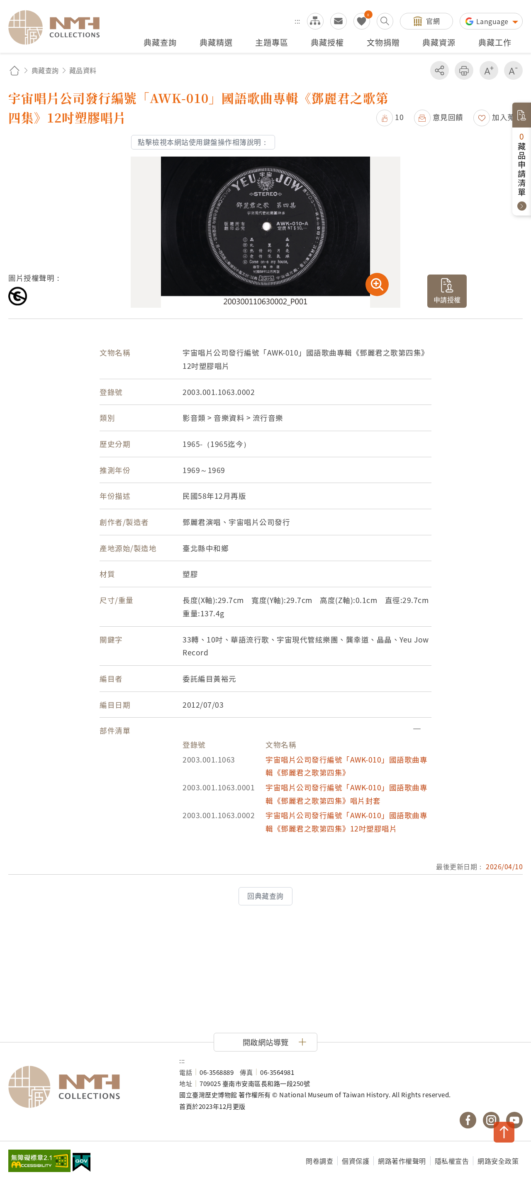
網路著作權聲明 (402, 1160)
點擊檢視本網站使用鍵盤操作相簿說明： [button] (203, 142)
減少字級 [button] (513, 70)
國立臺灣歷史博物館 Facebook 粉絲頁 (468, 1120)
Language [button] (493, 21)
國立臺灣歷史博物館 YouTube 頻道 (514, 1120)
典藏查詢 (45, 70)
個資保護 (355, 1160)
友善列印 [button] (464, 70)
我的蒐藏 (361, 21)
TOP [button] (504, 1132)
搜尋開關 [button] (385, 21)
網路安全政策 (498, 1160)
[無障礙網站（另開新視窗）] (39, 1162)
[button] (390, 117)
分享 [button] (439, 70)
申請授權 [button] (447, 299)
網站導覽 (315, 21)
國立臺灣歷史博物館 (85, 1087)
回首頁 (14, 70)
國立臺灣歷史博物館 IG (491, 1120)
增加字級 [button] (489, 70)
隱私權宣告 (452, 1160)
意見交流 (338, 21)
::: (297, 20)
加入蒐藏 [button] (507, 117)
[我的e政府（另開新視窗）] (81, 1163)
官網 (433, 21)
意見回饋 (448, 117)
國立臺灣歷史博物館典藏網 (59, 27)
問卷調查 (319, 1160)
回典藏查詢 (265, 896)
